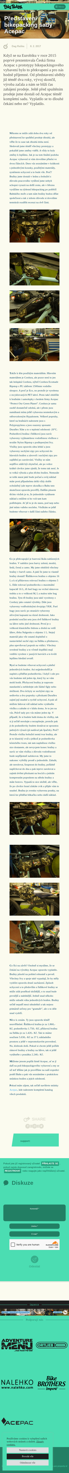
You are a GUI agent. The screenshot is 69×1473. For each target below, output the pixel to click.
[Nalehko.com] (17, 1383)
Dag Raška (18, 46)
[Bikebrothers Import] (52, 1383)
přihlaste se (50, 1163)
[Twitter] (41, 1126)
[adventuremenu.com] (17, 1344)
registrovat (12, 1171)
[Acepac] (17, 1421)
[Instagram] (34, 1126)
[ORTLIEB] (52, 1344)
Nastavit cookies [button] (27, 1450)
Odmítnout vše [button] (27, 1462)
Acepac (13, 1089)
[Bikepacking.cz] (13, 6)
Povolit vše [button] (27, 1456)
